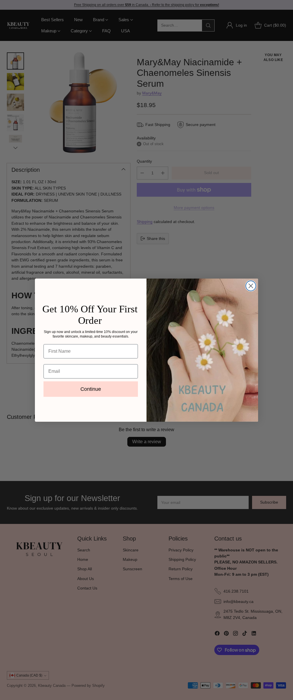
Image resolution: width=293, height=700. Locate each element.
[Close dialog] (251, 286)
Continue (90, 389)
